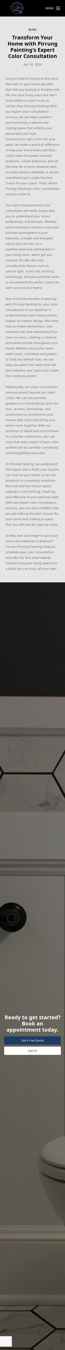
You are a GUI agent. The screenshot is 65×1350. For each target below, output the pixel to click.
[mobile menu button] (58, 8)
